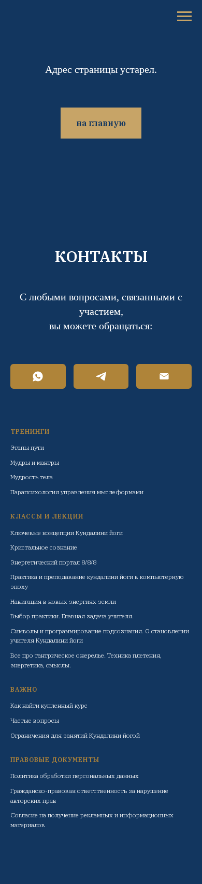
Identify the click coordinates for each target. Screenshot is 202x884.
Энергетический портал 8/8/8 (53, 562)
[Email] (164, 376)
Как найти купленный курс (49, 705)
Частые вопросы (34, 720)
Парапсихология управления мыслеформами (76, 492)
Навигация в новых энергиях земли (63, 601)
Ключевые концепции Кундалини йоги (66, 533)
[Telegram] (101, 376)
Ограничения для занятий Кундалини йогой (75, 735)
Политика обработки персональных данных (74, 776)
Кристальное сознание (43, 547)
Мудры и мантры (34, 462)
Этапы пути (27, 447)
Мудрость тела (31, 477)
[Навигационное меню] (184, 16)
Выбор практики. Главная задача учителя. (72, 616)
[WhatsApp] (38, 376)
